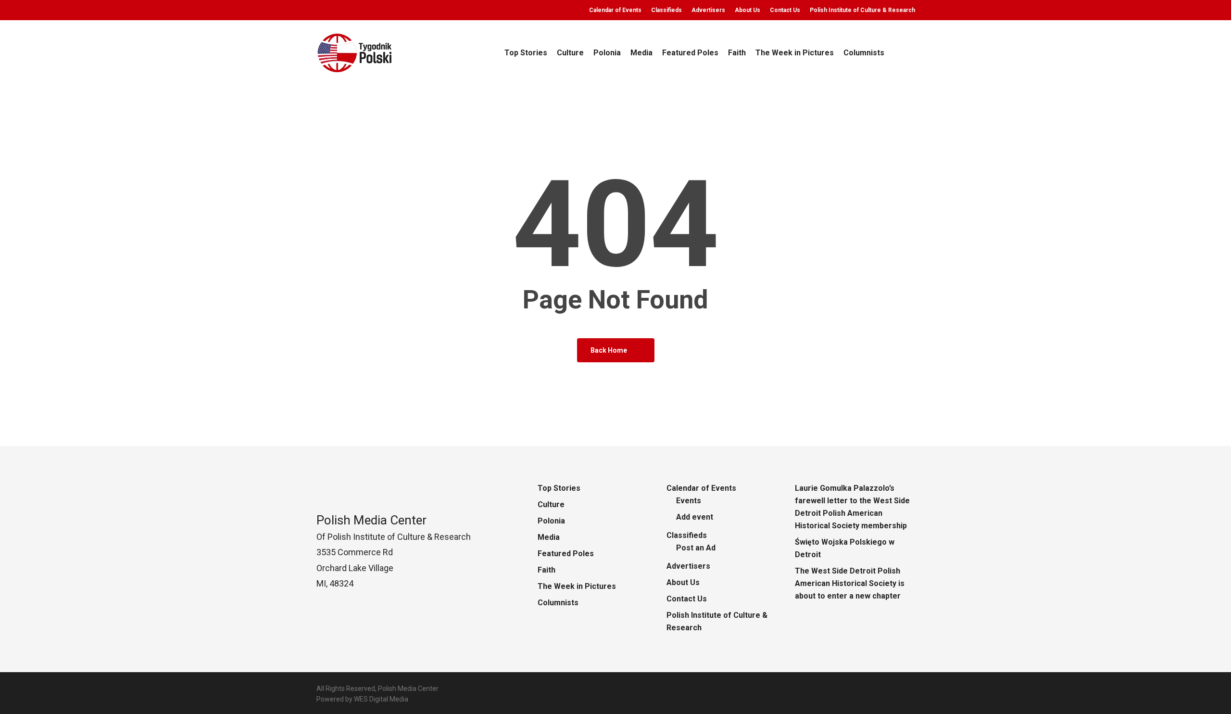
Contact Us (686, 598)
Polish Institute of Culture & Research (716, 621)
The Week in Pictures (577, 586)
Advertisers (688, 566)
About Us (683, 582)
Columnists (558, 602)
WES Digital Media (381, 699)
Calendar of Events (701, 488)
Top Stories (559, 488)
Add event (694, 517)
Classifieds (686, 535)
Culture (551, 504)
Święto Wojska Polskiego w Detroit (844, 548)
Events (688, 500)
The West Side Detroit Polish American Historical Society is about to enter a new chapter (849, 583)
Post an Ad (696, 547)
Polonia (551, 520)
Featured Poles (566, 553)
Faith (546, 569)
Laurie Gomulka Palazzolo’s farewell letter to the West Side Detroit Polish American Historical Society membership (852, 507)
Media (549, 537)
